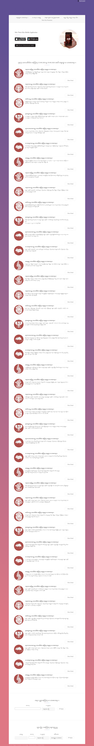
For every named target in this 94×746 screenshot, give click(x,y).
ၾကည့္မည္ (61, 708)
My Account (82, 1)
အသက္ (27, 705)
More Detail (70, 80)
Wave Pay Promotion (47, 20)
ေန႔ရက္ (48, 705)
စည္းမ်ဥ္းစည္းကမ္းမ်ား (71, 17)
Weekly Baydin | (33, 745)
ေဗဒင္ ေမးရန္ (36, 17)
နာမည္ (21, 734)
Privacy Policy (41, 745)
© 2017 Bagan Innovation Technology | (18, 745)
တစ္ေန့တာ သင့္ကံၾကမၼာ (52, 17)
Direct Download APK (26, 45)
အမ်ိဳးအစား (56, 734)
